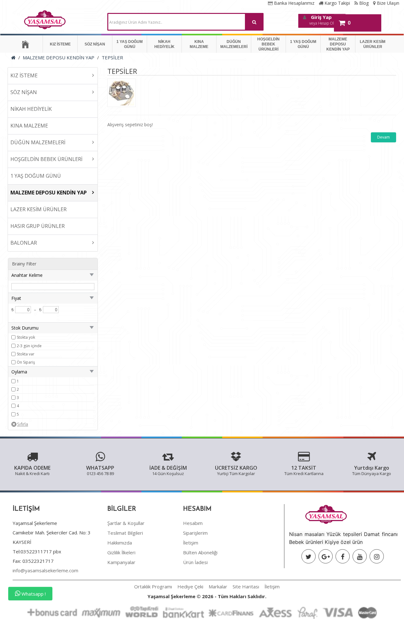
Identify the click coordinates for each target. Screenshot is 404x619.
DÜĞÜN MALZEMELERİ (233, 44)
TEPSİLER (112, 57)
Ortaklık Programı (153, 586)
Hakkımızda (119, 542)
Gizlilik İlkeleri (121, 552)
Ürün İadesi (195, 562)
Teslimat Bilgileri (125, 533)
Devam (383, 137)
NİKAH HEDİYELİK (164, 44)
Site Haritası (246, 586)
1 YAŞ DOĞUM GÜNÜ (129, 44)
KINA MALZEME (199, 44)
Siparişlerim (195, 533)
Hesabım (193, 523)
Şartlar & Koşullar (126, 523)
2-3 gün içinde (29, 345)
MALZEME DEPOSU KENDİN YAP (338, 44)
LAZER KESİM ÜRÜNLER (372, 44)
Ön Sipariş (26, 362)
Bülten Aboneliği (200, 552)
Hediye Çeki (190, 586)
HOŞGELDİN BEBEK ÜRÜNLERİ (268, 44)
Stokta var (25, 354)
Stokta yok (26, 337)
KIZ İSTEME (60, 44)
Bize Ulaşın (387, 3)
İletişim (190, 542)
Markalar (218, 586)
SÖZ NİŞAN (95, 44)
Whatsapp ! (33, 594)
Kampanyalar (121, 562)
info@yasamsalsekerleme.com (45, 570)
